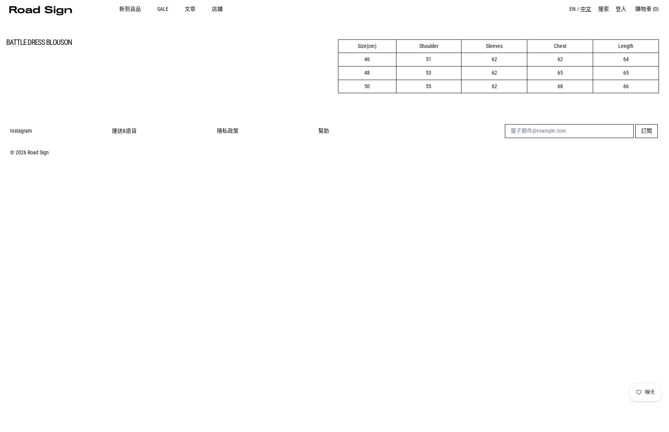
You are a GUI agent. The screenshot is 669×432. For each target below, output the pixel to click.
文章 (190, 9)
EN (573, 9)
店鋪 (217, 9)
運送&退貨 (124, 131)
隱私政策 (227, 131)
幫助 (323, 131)
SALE (162, 9)
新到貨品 (130, 9)
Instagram (21, 131)
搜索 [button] (603, 9)
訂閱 (646, 131)
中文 (585, 9)
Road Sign (38, 152)
